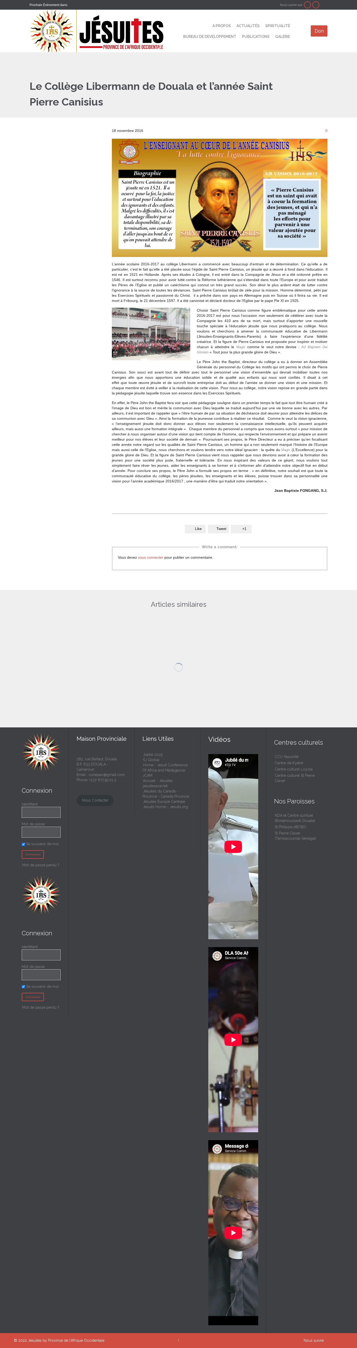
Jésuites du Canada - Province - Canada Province (165, 793)
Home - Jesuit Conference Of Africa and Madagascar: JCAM (165, 770)
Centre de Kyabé (289, 763)
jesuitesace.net (155, 786)
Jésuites (35, 1340)
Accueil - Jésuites (158, 781)
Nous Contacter (95, 800)
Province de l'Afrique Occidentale (76, 1340)
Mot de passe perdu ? (40, 1007)
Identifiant (30, 804)
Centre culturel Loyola (294, 769)
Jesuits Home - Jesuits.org (165, 807)
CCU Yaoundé (286, 757)
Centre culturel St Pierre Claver (295, 778)
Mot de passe (33, 967)
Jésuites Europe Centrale (164, 802)
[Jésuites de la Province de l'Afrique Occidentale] (96, 31)
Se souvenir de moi (42, 986)
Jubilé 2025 (153, 754)
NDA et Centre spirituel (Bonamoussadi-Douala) (295, 818)
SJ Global (151, 760)
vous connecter (150, 557)
